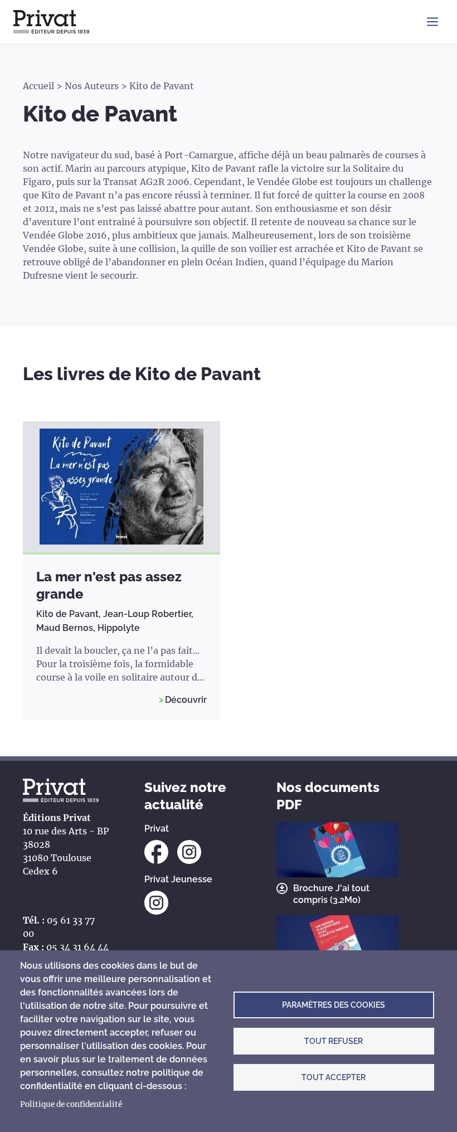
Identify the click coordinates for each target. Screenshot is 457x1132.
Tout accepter (334, 1077)
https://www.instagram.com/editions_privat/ (189, 852)
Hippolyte (119, 628)
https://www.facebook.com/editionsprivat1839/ (156, 852)
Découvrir (186, 699)
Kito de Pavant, (69, 614)
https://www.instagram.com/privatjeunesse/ (156, 903)
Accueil (38, 85)
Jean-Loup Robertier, (148, 614)
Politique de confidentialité (71, 1104)
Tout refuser (333, 1041)
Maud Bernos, (67, 628)
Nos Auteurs (92, 85)
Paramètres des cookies (333, 1004)
